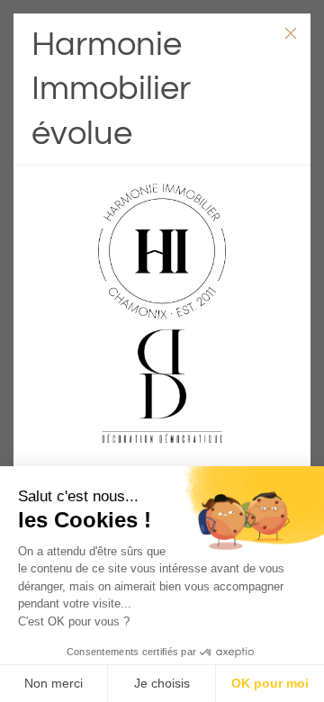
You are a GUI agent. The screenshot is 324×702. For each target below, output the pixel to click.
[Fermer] (291, 33)
